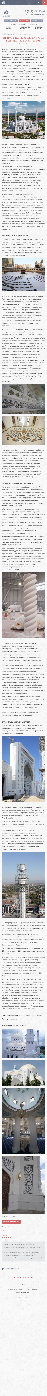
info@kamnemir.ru (38, 15)
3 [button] (25, 1281)
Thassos (6, 296)
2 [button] (22, 1281)
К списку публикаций (12, 1269)
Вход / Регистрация (10, 20)
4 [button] (27, 1281)
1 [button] (20, 1281)
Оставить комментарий (11, 1222)
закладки (22, 24)
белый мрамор (20, 68)
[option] (23, 1294)
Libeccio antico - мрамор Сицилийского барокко (23, 1286)
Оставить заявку (24, 20)
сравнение (33, 24)
